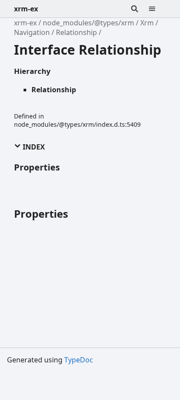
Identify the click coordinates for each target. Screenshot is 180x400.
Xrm (147, 23)
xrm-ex (26, 9)
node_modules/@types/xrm (88, 23)
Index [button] (33, 147)
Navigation (32, 32)
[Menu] (157, 8)
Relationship (76, 32)
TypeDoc (78, 360)
